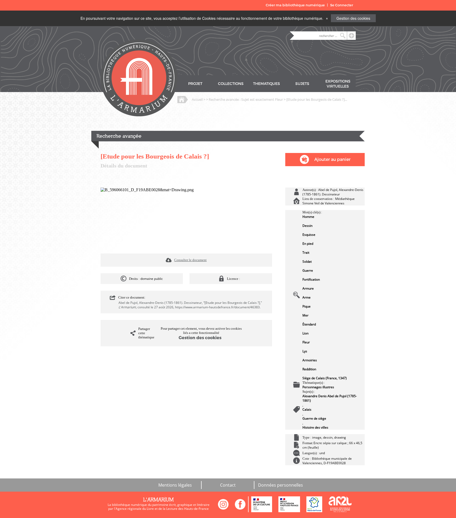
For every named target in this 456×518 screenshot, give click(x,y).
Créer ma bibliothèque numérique (295, 5)
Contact (228, 485)
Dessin (307, 225)
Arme (306, 297)
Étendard (309, 324)
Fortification (311, 279)
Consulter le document (190, 260)
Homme (308, 216)
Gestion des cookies (353, 18)
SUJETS (302, 83)
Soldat (307, 261)
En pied (307, 243)
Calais (306, 409)
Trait (305, 252)
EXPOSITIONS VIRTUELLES (337, 84)
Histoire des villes (315, 427)
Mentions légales (175, 485)
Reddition (309, 369)
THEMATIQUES (266, 83)
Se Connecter (341, 5)
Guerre (307, 270)
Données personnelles (280, 485)
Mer (305, 315)
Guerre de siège (314, 418)
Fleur (306, 342)
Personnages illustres (318, 387)
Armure (308, 288)
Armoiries (309, 360)
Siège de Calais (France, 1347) (324, 378)
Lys (304, 351)
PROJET (195, 83)
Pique (306, 306)
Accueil (197, 99)
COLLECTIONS (231, 83)
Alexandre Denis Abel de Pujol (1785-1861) (329, 398)
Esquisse (308, 234)
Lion (305, 333)
